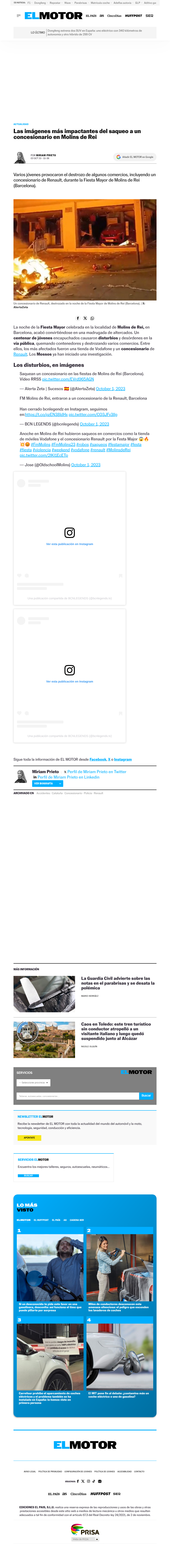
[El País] (91, 16)
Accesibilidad (124, 1472)
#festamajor (119, 444)
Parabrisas (81, 2)
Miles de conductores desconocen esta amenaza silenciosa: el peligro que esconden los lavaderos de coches (119, 1307)
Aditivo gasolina (153, 2)
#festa (135, 444)
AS (65, 1220)
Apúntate (29, 1137)
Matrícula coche (100, 2)
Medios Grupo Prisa (85, 1539)
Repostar (55, 2)
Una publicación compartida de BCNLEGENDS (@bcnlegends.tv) (70, 598)
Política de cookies (104, 1472)
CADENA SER (77, 1220)
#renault (97, 449)
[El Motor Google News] (100, 1482)
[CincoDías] (114, 16)
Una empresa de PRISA (85, 1529)
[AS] (102, 16)
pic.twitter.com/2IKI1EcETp (44, 455)
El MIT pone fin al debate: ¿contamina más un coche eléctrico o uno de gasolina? (119, 1395)
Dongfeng (40, 2)
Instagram (123, 759)
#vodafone (80, 449)
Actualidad (21, 124)
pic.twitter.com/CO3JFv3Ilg (93, 414)
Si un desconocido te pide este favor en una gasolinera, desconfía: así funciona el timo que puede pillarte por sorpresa (50, 1307)
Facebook (98, 759)
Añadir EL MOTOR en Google (137, 157)
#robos (82, 444)
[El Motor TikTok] (93, 1481)
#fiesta (26, 449)
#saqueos (98, 444)
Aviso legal (30, 1472)
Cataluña (57, 793)
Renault (20, 354)
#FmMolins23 (63, 444)
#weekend (61, 449)
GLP (138, 2)
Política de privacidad (50, 1472)
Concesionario (73, 793)
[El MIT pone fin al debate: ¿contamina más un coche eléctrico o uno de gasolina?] (119, 1389)
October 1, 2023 (110, 388)
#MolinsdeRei (118, 449)
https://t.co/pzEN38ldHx (46, 414)
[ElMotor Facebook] (78, 1482)
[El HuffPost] (133, 16)
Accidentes (43, 793)
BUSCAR (28, 1175)
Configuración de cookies (78, 1472)
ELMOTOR (23, 1220)
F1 (29, 2)
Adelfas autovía (123, 2)
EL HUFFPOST (41, 1220)
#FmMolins (41, 444)
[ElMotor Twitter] (83, 1482)
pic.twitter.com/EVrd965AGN (68, 379)
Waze (67, 2)
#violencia (42, 449)
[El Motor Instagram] (88, 1481)
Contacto (139, 1472)
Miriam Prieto (46, 155)
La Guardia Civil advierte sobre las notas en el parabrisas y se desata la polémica (118, 983)
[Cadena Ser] (149, 16)
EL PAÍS (56, 1220)
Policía (88, 793)
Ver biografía (43, 783)
